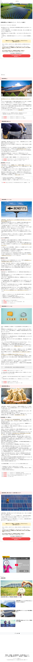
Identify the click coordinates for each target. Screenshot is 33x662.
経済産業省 (5, 116)
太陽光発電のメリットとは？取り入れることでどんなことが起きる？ (24, 601)
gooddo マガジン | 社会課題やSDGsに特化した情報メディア (20, 659)
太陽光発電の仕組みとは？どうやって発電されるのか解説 (24, 621)
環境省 (4, 182)
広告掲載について (27, 656)
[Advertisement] (16, 67)
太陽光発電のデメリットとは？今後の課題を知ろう (24, 611)
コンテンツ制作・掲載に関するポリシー (11, 656)
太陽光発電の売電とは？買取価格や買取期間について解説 (11, 596)
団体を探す (21, 656)
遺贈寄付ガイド (19, 658)
